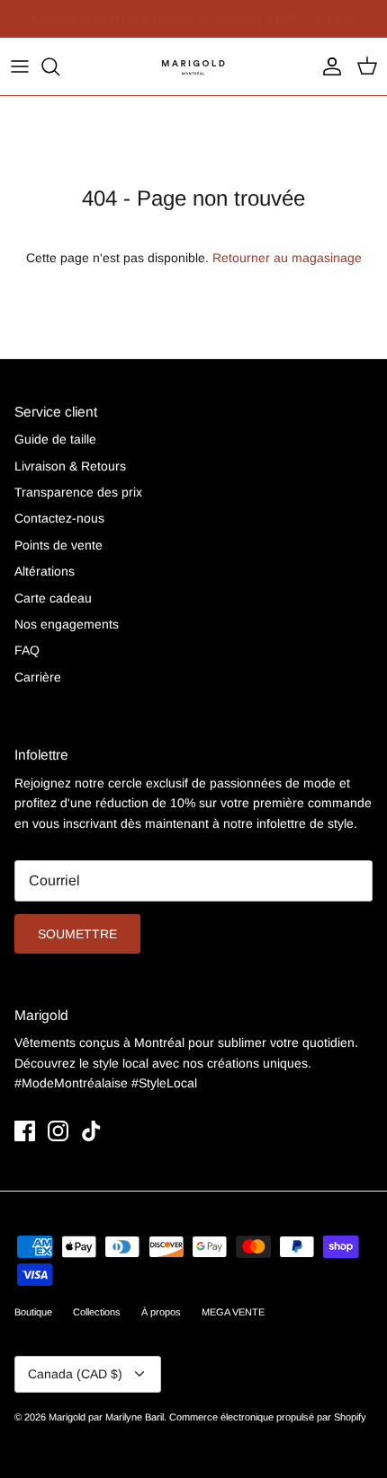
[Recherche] (59, 66)
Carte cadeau (53, 598)
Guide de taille (55, 439)
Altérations (44, 571)
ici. (319, 26)
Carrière (37, 677)
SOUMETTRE (77, 934)
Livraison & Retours (70, 466)
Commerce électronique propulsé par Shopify (267, 1417)
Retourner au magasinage (287, 258)
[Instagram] (58, 1131)
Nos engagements (66, 624)
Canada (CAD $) (75, 1374)
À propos (161, 1311)
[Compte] (327, 66)
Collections (97, 1311)
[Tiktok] (91, 1131)
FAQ (27, 650)
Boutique (33, 1311)
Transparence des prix (78, 492)
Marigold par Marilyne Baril (106, 1417)
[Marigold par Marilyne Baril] (193, 66)
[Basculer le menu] (20, 66)
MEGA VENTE (233, 1311)
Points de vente (58, 545)
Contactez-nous (59, 518)
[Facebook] (24, 1131)
